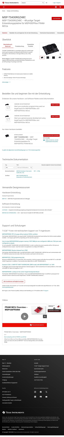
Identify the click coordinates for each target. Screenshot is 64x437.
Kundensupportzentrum (40, 371)
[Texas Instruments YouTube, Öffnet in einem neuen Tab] (46, 397)
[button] (4, 7)
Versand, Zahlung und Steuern (9, 397)
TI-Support (45, 290)
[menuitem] (56, 7)
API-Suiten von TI (6, 391)
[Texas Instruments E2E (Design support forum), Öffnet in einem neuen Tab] (41, 397)
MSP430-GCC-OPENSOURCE (9, 212)
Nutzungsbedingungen (7, 287)
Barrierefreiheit (5, 427)
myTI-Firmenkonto (6, 394)
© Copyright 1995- (8, 432)
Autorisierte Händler (7, 403)
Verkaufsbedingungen (40, 427)
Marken (4, 429)
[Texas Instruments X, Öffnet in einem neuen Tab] (46, 392)
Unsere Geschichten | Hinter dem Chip (11, 371)
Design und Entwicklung (12, 11)
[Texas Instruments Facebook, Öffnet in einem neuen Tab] (41, 392)
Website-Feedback (12, 429)
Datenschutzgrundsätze (27, 427)
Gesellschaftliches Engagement (9, 382)
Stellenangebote (6, 366)
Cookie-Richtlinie (15, 427)
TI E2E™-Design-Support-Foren (41, 366)
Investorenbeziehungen (8, 377)
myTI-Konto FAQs (38, 380)
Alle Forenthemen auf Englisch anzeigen (14, 281)
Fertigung (4, 380)
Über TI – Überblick (6, 363)
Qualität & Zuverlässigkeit (40, 377)
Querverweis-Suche (38, 368)
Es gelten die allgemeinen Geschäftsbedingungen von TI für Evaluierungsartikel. (21, 150)
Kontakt (36, 363)
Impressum (21, 429)
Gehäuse (36, 374)
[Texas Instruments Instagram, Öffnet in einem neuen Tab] (35, 392)
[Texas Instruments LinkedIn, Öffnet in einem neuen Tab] (35, 397)
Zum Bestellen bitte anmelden (51, 135)
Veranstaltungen (6, 374)
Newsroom (4, 368)
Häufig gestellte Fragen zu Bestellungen (11, 400)
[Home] (10, 3)
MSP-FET (4, 198)
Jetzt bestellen (56, 18)
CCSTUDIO (4, 210)
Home (3, 11)
